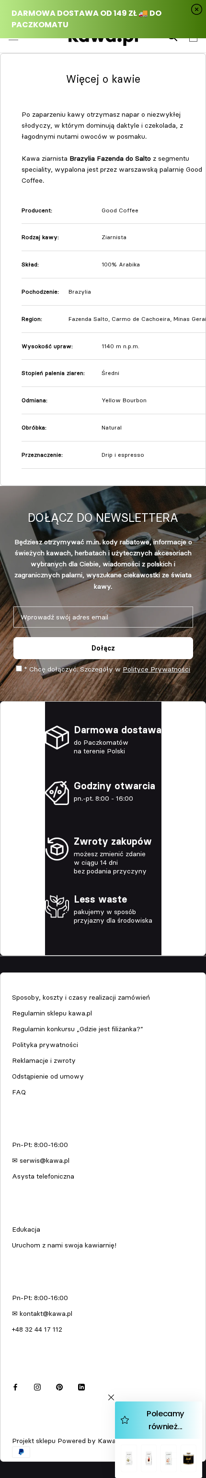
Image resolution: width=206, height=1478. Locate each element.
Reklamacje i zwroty (44, 1060)
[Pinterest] (59, 1385)
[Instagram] (37, 1385)
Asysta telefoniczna (43, 1176)
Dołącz (103, 648)
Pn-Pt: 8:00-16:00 (40, 1144)
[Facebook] (15, 1385)
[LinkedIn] (81, 1385)
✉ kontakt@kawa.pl (42, 1313)
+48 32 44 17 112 (37, 1329)
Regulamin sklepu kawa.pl (52, 1013)
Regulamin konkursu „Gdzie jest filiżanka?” (77, 1029)
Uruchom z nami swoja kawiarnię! (64, 1245)
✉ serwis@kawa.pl (40, 1160)
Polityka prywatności (45, 1044)
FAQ (19, 1092)
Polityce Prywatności (156, 669)
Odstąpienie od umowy (48, 1076)
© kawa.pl (26, 1428)
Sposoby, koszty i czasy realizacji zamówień (81, 997)
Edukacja (26, 1229)
